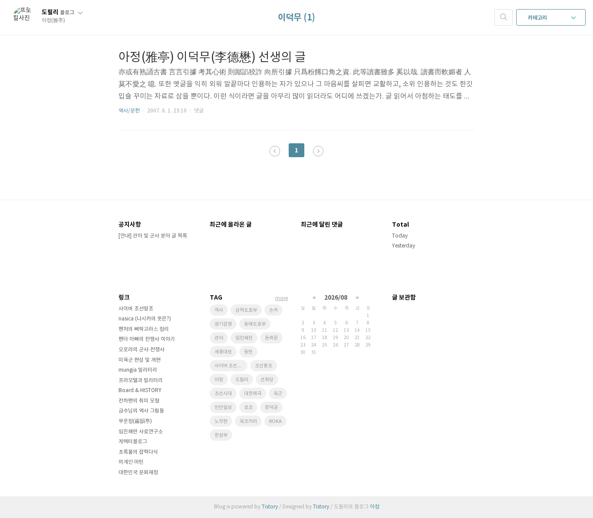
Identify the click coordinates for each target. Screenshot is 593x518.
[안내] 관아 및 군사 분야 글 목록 (153, 236)
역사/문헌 (129, 111)
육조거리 (248, 421)
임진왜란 (244, 338)
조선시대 (223, 393)
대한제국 (252, 393)
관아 (218, 338)
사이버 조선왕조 (136, 309)
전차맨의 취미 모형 (139, 401)
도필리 (58, 12)
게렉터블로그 (133, 442)
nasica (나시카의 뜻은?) (145, 319)
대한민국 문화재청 (138, 472)
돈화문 (271, 338)
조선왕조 (263, 366)
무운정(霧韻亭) (135, 421)
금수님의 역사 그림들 (141, 411)
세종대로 (223, 352)
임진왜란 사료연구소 (141, 432)
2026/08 (335, 297)
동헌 (248, 352)
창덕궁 (271, 407)
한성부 (220, 435)
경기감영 (223, 324)
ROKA (275, 421)
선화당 (266, 380)
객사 (218, 310)
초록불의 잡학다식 (138, 452)
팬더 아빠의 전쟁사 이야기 (147, 339)
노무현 (220, 421)
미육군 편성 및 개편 (140, 360)
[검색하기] (503, 17)
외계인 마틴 (131, 462)
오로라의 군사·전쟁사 (142, 350)
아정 (218, 380)
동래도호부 (255, 324)
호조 (248, 407)
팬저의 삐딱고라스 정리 (144, 329)
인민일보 (223, 407)
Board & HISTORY (140, 390)
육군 (277, 393)
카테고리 (538, 18)
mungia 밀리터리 (138, 370)
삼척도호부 (246, 310)
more (281, 298)
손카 (273, 310)
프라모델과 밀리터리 (141, 380)
